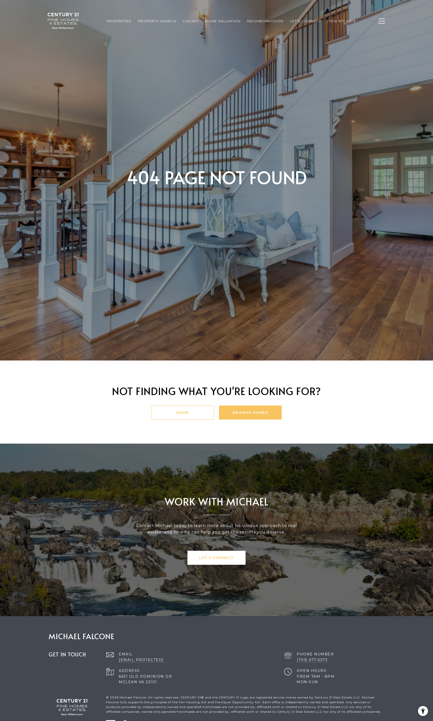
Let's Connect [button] (216, 558)
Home (182, 412)
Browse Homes (250, 412)
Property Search (157, 21)
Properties (119, 21)
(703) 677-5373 (312, 660)
